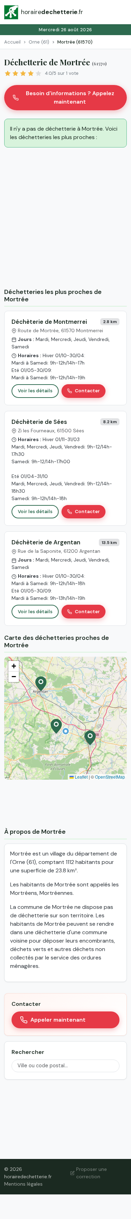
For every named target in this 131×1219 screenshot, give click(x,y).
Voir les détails (35, 391)
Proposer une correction (91, 1173)
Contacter (87, 391)
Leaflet (81, 777)
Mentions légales (23, 1184)
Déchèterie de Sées (39, 422)
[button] (65, 731)
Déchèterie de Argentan (46, 542)
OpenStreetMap (110, 777)
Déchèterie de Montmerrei (49, 322)
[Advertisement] (65, 219)
